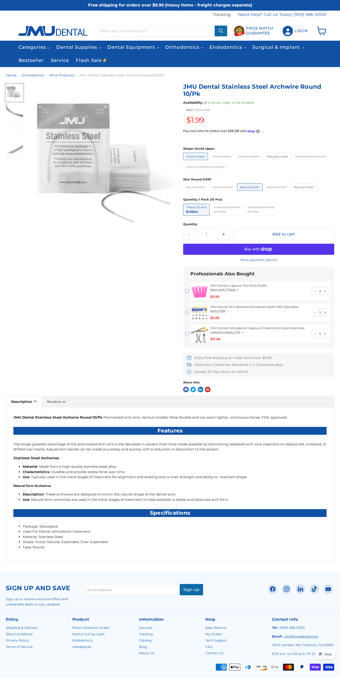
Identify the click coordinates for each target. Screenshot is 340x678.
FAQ (209, 647)
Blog (143, 647)
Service (60, 60)
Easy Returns (215, 628)
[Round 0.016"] (250, 192)
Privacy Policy (17, 640)
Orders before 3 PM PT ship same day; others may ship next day (170, 9)
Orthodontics (183, 47)
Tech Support (216, 640)
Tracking (222, 14)
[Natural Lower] (278, 161)
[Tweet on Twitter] (193, 389)
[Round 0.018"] (277, 192)
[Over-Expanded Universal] (206, 172)
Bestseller (31, 60)
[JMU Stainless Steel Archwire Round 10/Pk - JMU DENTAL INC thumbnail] (14, 93)
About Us (146, 653)
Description (21, 401)
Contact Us (214, 653)
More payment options (258, 260)
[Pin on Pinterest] (207, 389)
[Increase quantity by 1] (223, 234)
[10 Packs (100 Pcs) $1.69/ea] (227, 216)
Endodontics (227, 47)
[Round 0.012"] (196, 192)
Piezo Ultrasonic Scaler (90, 628)
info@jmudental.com (301, 636)
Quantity (190, 224)
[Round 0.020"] (305, 192)
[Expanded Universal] (311, 161)
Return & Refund (19, 634)
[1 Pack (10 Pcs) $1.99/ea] (197, 216)
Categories (33, 47)
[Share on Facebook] (186, 389)
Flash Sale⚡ (92, 60)
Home (11, 75)
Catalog (145, 640)
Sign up (191, 589)
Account (146, 628)
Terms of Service (19, 647)
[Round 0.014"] (223, 192)
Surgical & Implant (276, 47)
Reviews (54, 401)
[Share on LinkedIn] (200, 389)
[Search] (221, 31)
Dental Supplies (77, 47)
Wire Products (61, 75)
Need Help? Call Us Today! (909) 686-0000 (282, 14)
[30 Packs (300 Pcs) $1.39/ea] (261, 216)
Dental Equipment (131, 47)
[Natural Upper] (249, 161)
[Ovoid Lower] (222, 161)
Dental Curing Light (88, 634)
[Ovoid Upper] (196, 161)
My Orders (213, 634)
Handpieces (81, 647)
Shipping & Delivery (22, 628)
